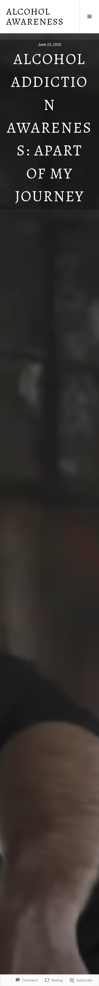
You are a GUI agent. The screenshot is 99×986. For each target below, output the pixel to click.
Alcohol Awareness (35, 16)
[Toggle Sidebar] (89, 16)
